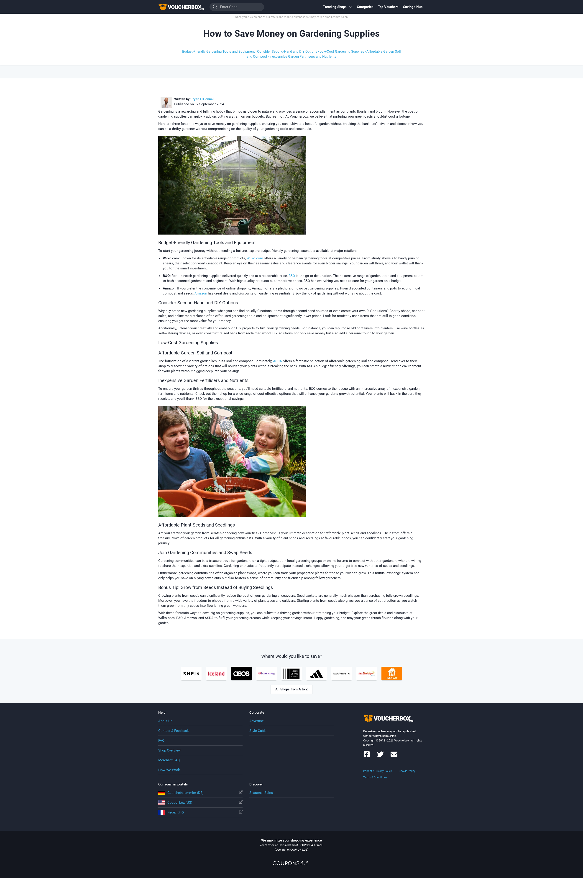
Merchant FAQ (169, 760)
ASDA (277, 361)
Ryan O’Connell (203, 99)
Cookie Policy (407, 771)
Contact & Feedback (173, 731)
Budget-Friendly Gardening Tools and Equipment (218, 51)
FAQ (161, 741)
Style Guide (257, 731)
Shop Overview (169, 750)
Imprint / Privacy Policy (377, 771)
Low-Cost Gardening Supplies (342, 51)
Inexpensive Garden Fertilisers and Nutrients (302, 56)
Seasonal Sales (261, 793)
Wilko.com (255, 258)
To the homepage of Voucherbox (181, 7)
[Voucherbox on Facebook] (366, 756)
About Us (165, 721)
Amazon (200, 293)
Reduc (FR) (175, 812)
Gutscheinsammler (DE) (185, 793)
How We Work (169, 770)
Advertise (256, 721)
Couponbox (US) (179, 803)
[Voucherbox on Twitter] (380, 756)
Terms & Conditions (375, 777)
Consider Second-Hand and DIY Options (287, 51)
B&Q (292, 276)
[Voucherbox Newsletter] (394, 756)
